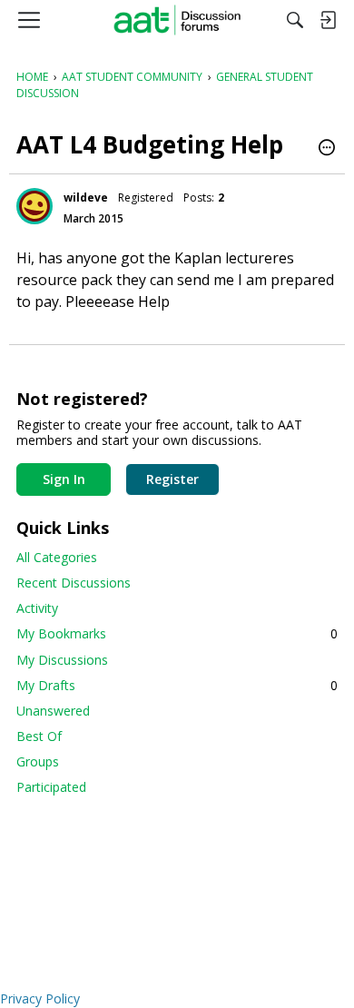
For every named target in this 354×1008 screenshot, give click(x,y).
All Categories (56, 557)
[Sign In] (327, 20)
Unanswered (53, 710)
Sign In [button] (64, 479)
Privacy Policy (40, 998)
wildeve (86, 197)
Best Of (39, 736)
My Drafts (177, 685)
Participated (51, 787)
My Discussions (62, 659)
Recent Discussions (73, 582)
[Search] (295, 20)
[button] (327, 149)
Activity (37, 608)
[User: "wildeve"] (34, 206)
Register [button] (172, 479)
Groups (37, 761)
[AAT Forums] (177, 20)
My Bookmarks (177, 633)
